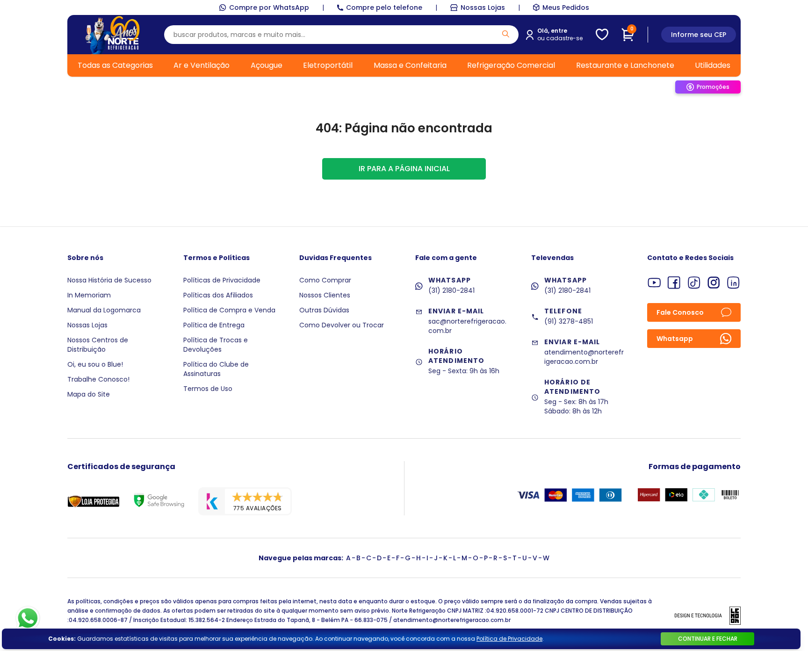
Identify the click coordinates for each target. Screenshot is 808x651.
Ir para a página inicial (404, 168)
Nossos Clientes (324, 295)
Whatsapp (674, 338)
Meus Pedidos (565, 7)
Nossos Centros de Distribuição (97, 344)
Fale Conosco (680, 312)
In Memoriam (89, 295)
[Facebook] (674, 282)
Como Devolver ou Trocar (341, 325)
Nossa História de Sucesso (109, 280)
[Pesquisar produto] (505, 33)
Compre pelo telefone (384, 7)
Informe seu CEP (698, 34)
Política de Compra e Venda (229, 310)
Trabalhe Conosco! (98, 379)
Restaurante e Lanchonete (625, 65)
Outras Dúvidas (324, 310)
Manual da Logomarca (104, 310)
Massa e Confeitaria (410, 65)
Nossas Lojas (483, 7)
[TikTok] (694, 282)
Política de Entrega (214, 325)
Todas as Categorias (115, 65)
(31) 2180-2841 (451, 290)
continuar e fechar (707, 639)
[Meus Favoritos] (602, 35)
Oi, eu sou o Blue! (95, 364)
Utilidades (712, 65)
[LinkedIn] (733, 282)
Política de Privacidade (509, 639)
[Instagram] (714, 282)
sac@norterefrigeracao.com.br (467, 326)
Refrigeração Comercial (511, 65)
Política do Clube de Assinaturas (216, 369)
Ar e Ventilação (201, 65)
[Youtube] (654, 282)
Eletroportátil (328, 65)
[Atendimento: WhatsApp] (27, 618)
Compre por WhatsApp (269, 7)
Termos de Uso (207, 388)
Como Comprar (325, 280)
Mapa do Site (88, 394)
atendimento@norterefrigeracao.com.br (584, 356)
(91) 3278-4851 (568, 321)
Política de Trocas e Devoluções (215, 344)
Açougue (266, 65)
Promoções (713, 87)
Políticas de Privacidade (221, 280)
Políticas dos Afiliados (218, 295)
